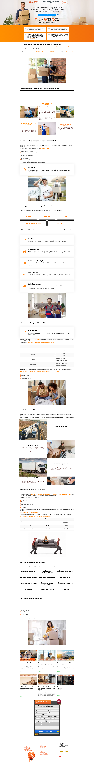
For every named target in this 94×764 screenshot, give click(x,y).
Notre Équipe (61, 744)
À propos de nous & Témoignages (63, 745)
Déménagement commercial (27, 745)
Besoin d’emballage (45, 722)
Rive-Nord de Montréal (43, 746)
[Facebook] (61, 752)
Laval (40, 744)
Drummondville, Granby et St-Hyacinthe (45, 750)
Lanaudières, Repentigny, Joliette (44, 754)
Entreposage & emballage (27, 748)
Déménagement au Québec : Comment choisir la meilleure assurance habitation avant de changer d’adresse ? (46, 688)
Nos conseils (65, 2)
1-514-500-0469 (66, 753)
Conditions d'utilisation (62, 746)
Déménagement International (28, 750)
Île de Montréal (42, 743)
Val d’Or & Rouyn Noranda (43, 753)
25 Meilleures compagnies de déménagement (45, 757)
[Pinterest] (63, 752)
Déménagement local (27, 747)
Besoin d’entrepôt (52, 722)
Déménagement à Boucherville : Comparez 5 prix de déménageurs (62, 46)
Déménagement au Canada (43, 755)
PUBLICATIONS (61, 743)
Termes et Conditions (55, 733)
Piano (43, 724)
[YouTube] (68, 752)
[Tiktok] (66, 752)
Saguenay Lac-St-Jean (42, 752)
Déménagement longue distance (28, 746)
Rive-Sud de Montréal (42, 747)
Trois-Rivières (41, 751)
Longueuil (41, 745)
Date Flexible (38, 722)
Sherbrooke (41, 748)
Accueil (52, 46)
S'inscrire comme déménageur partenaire (64, 749)
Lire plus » (21, 671)
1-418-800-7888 (67, 754)
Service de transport (26, 749)
